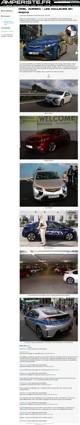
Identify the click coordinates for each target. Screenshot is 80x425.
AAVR (47, 5)
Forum (75, 5)
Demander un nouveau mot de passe (9, 23)
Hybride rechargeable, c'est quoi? (23, 5)
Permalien (52, 353)
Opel (28, 346)
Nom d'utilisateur (7, 11)
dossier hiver (55, 370)
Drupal (43, 424)
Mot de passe (6, 16)
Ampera (29, 347)
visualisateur (40, 18)
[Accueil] (26, 2)
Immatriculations (61, 5)
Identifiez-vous (24, 349)
